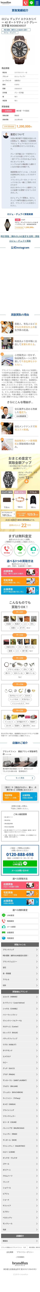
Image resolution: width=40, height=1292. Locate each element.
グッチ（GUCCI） (9, 1068)
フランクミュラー (9, 1116)
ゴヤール (6, 1164)
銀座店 (5, 1241)
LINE (31, 3)
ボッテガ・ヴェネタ (10, 1158)
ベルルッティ (7, 1217)
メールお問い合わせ (20, 870)
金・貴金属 (7, 973)
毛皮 (4, 1229)
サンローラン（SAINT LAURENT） (15, 1080)
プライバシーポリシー (25, 1252)
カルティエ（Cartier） (11, 1026)
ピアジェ (6, 1194)
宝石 (4, 967)
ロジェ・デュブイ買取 (20, 240)
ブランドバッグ (8, 949)
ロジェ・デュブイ (10, 32)
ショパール (7, 1188)
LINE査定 (10, 915)
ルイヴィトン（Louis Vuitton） (14, 1003)
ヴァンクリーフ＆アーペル (12, 1020)
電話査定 (10, 921)
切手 (4, 985)
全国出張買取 (27, 796)
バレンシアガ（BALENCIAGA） (14, 1128)
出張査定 (10, 932)
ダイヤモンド (7, 1050)
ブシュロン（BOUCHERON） (13, 1092)
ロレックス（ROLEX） (11, 1032)
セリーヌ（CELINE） (10, 1122)
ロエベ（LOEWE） (9, 1152)
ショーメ (6, 1200)
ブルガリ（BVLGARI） (11, 1086)
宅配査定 (10, 938)
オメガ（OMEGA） (10, 1104)
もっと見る (20, 778)
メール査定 (11, 927)
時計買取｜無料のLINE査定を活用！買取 (20, 236)
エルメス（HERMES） (10, 997)
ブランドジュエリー (10, 961)
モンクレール (7, 1223)
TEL (25, 3)
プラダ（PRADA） (9, 1074)
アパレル (6, 979)
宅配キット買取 (10, 796)
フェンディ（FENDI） (10, 1134)
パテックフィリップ (10, 1038)
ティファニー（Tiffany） (12, 1098)
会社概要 (9, 1252)
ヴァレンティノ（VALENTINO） (14, 1146)
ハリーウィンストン (10, 1015)
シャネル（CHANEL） (11, 1008)
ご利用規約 (20, 1257)
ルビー (5, 1062)
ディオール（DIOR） (10, 1140)
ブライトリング (8, 1110)
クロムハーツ (7, 1176)
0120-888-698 (20, 854)
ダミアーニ (7, 1170)
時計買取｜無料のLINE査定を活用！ (16, 30)
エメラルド (7, 1056)
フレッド (6, 1182)
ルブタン (6, 1212)
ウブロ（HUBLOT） (10, 1044)
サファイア (7, 1205)
